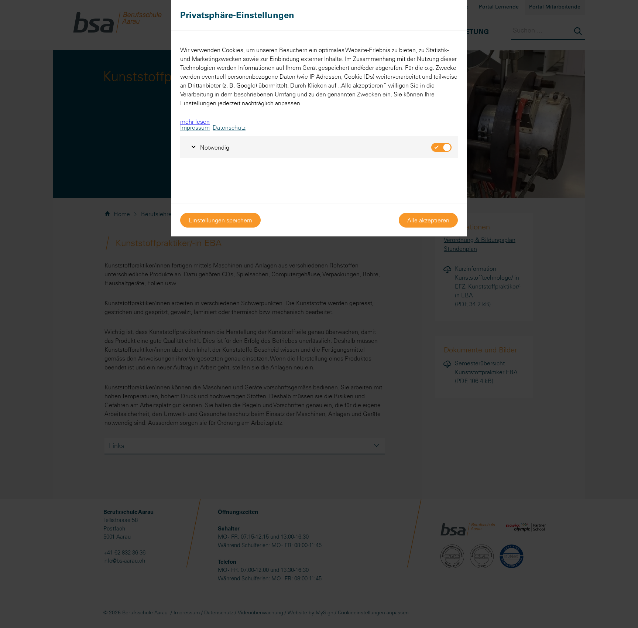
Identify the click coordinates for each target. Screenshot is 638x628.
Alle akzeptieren (428, 220)
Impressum (195, 127)
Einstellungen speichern (220, 220)
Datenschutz (229, 127)
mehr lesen (195, 121)
